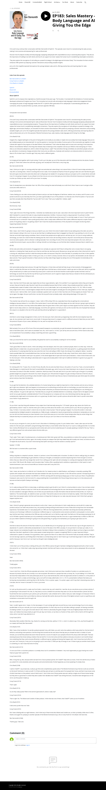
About (72, 2)
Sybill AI (12, 87)
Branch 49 (13, 90)
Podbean (20, 787)
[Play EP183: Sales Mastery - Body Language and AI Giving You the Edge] (46, 16)
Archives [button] (56, 2)
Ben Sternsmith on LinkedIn (18, 79)
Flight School (48, 2)
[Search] (85, 2)
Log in (28, 745)
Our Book (65, 2)
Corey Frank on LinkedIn (17, 81)
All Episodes (15, 8)
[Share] (58, 30)
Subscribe (79, 2)
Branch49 (27, 2)
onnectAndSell (14, 92)
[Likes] (53, 31)
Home (20, 2)
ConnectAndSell (37, 2)
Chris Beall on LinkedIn (16, 83)
